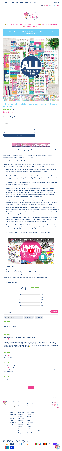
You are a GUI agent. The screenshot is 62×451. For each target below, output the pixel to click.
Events (20, 426)
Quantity (5, 123)
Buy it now (19, 135)
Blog (19, 433)
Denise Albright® (18, 440)
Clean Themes (13, 442)
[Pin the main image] (12, 116)
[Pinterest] (47, 5)
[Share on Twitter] (10, 116)
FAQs (28, 401)
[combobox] (36, 2)
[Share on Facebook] (8, 116)
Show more (31, 387)
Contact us (30, 428)
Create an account (22, 2)
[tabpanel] (31, 353)
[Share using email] (14, 116)
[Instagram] (50, 5)
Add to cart (19, 131)
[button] (31, 294)
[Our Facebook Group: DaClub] (44, 5)
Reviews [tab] (8, 312)
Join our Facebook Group (21, 408)
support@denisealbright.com (35, 430)
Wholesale (12, 408)
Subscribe (21, 412)
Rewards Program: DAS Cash (21, 416)
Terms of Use (30, 412)
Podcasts (20, 424)
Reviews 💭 (13, 406)
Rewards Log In (8, 2)
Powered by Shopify (22, 442)
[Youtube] (52, 5)
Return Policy (30, 414)
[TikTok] (55, 5)
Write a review (54, 311)
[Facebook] (42, 5)
